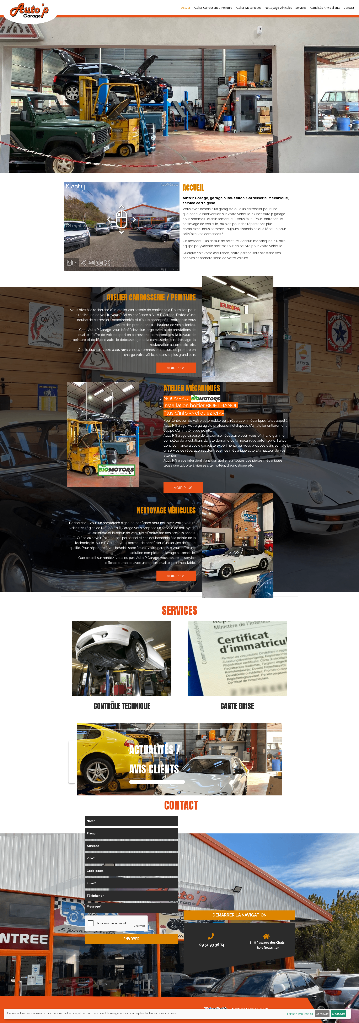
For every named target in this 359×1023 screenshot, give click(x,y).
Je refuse (322, 1014)
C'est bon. (338, 1014)
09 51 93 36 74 (211, 944)
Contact (349, 8)
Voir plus (176, 368)
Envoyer (131, 938)
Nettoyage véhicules (278, 8)
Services (300, 8)
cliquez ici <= (209, 413)
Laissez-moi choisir (300, 1014)
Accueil (186, 8)
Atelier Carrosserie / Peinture (213, 8)
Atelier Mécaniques (248, 8)
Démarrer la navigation (240, 915)
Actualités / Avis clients (325, 8)
